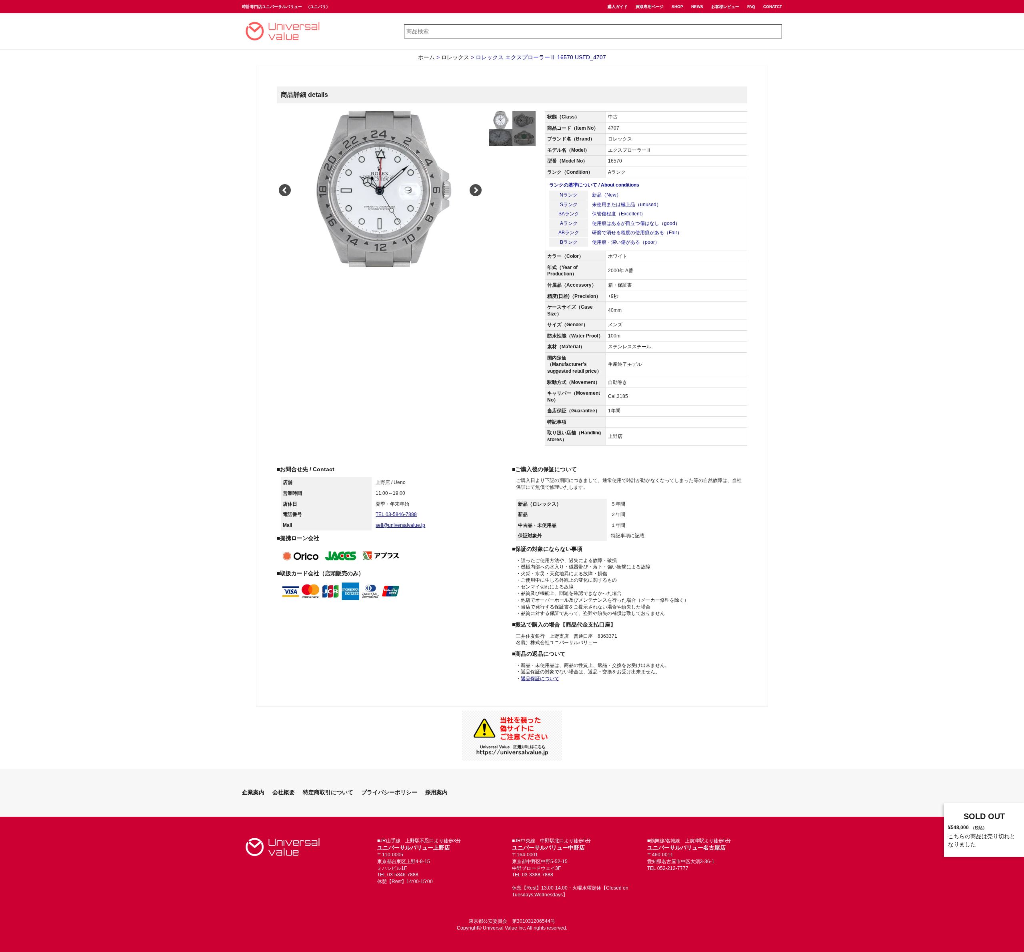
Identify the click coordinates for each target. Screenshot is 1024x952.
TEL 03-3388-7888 (532, 875)
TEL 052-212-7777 (667, 868)
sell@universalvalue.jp (400, 525)
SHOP (677, 6)
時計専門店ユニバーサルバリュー (272, 6)
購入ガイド (618, 6)
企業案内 (253, 792)
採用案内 (436, 792)
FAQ (751, 6)
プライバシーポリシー (389, 792)
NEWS (697, 6)
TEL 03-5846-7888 (396, 514)
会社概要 (283, 792)
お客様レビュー (725, 6)
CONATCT (772, 6)
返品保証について (540, 678)
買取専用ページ (650, 6)
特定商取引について (328, 792)
